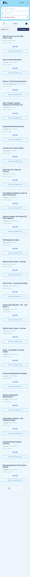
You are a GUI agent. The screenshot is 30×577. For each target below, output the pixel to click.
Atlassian (6, 107)
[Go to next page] (24, 488)
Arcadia (6, 62)
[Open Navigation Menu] (27, 2)
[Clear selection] (27, 17)
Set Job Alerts (22, 29)
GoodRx (6, 129)
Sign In (21, 2)
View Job (15, 46)
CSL (5, 40)
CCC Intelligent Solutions (10, 84)
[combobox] (16, 9)
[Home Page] (5, 3)
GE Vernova (7, 150)
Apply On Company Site (15, 51)
